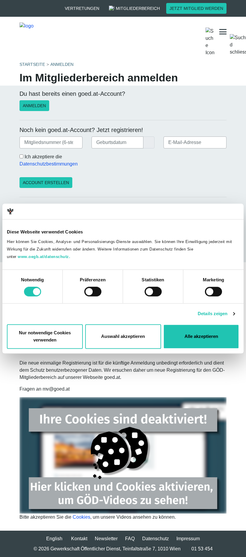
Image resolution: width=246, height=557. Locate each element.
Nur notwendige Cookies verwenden (45, 336)
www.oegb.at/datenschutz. (44, 256)
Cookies (81, 517)
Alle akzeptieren (201, 336)
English (54, 538)
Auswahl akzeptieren (123, 336)
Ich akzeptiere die (49, 160)
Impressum (188, 538)
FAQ (130, 538)
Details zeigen (212, 313)
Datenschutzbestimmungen (49, 163)
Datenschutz (155, 538)
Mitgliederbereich (138, 8)
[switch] (92, 292)
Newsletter (106, 538)
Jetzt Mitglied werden (196, 8)
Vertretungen (82, 8)
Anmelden (34, 105)
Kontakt (79, 538)
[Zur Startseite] (67, 31)
